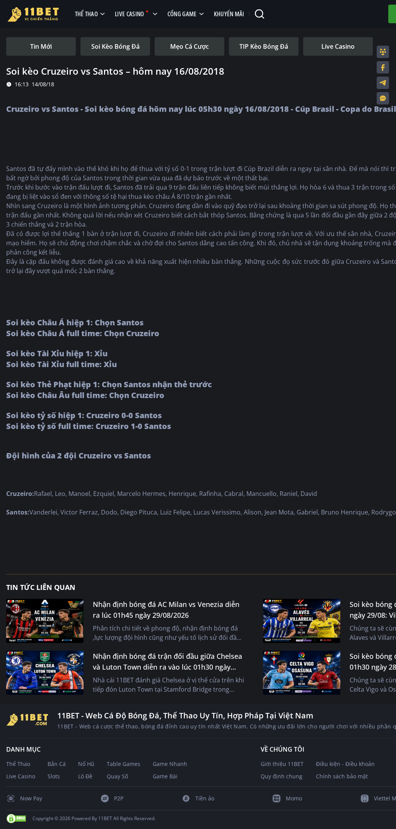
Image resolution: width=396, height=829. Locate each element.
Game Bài (165, 776)
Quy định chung (281, 776)
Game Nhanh (170, 763)
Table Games (123, 763)
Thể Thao (18, 763)
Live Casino (20, 776)
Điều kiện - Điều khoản (345, 763)
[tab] (41, 46)
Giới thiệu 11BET (282, 763)
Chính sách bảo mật (342, 776)
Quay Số (117, 776)
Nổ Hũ (86, 763)
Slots (54, 776)
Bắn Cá (57, 763)
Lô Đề (85, 776)
